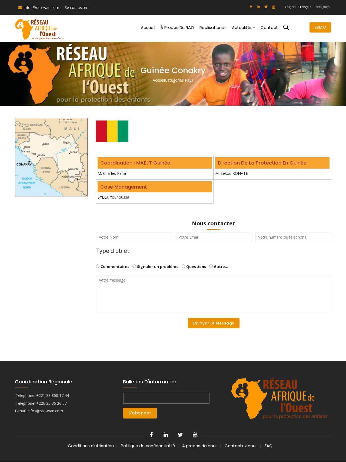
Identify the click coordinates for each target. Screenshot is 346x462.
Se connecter (76, 7)
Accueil (148, 27)
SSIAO (320, 27)
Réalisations (211, 27)
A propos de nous (200, 445)
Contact (269, 27)
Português (322, 7)
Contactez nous (241, 445)
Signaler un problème (158, 266)
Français (304, 7)
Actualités (242, 27)
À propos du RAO (177, 27)
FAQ (268, 445)
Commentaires (115, 266)
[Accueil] (40, 28)
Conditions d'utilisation (91, 445)
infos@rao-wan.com (41, 7)
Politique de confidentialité (148, 445)
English (290, 7)
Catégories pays (179, 80)
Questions (196, 266)
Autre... (221, 266)
